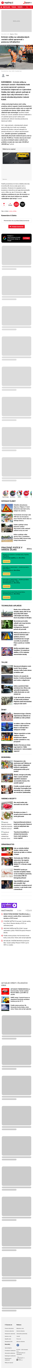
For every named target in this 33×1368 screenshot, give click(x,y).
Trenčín (20, 7)
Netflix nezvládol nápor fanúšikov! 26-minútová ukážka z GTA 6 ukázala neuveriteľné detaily (21, 651)
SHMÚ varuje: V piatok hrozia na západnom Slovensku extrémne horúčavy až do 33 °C (20, 999)
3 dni (19, 910)
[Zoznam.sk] (21, 1358)
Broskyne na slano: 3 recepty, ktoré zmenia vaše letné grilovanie (22, 814)
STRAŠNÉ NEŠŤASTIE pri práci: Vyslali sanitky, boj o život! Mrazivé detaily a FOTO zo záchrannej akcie (17, 923)
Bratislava (6, 7)
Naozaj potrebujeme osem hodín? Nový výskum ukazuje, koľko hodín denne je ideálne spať (23, 669)
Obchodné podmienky (22, 1333)
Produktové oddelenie (10, 1350)
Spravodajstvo (8, 1348)
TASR (7, 75)
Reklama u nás (20, 1328)
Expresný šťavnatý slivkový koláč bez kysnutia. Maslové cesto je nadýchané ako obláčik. (23, 825)
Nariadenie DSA (8, 1341)
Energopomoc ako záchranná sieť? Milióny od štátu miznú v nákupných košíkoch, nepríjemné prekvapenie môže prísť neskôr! (22, 766)
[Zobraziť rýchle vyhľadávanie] (27, 7)
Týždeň (28, 910)
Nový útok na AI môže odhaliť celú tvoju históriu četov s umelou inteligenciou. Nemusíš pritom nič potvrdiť (22, 625)
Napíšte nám (8, 1339)
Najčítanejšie (7, 910)
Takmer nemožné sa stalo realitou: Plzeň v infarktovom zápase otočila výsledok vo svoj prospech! (22, 737)
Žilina (16, 34)
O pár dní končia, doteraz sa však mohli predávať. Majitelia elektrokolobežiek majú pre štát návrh (22, 701)
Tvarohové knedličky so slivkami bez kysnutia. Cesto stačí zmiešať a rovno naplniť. (21, 835)
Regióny (12, 34)
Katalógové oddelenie (10, 1355)
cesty (10, 211)
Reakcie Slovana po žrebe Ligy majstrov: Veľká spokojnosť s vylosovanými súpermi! (22, 748)
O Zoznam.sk (8, 1325)
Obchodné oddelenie (10, 1353)
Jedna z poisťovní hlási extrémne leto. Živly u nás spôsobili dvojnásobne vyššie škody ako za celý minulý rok (22, 690)
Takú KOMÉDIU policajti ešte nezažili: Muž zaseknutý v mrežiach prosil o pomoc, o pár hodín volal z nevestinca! (23, 885)
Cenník (18, 1336)
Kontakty (7, 1344)
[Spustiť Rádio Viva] (9, 904)
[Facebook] (18, 1345)
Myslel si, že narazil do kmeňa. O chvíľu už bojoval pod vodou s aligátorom (22, 678)
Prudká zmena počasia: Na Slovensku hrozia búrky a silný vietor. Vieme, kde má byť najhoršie (17, 937)
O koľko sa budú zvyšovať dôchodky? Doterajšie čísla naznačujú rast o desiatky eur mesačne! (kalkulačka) (22, 789)
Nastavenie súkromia (10, 1333)
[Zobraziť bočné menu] (31, 7)
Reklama (19, 1325)
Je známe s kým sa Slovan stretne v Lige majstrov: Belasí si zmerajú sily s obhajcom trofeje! (22, 727)
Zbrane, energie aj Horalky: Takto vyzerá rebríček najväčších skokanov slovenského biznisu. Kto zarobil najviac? (22, 779)
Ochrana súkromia (9, 1331)
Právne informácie (9, 1328)
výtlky (14, 211)
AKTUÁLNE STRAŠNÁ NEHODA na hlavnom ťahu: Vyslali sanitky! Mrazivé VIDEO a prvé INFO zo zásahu (16, 943)
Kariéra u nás (8, 1336)
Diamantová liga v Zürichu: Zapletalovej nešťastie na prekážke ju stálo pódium (22, 716)
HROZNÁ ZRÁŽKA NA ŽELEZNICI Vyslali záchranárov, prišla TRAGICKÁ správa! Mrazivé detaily (17, 930)
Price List (19, 1339)
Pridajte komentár (17, 226)
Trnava (13, 7)
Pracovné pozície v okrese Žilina (11, 548)
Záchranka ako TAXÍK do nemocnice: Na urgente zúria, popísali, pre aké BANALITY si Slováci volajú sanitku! (22, 862)
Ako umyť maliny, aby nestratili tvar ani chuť (21, 803)
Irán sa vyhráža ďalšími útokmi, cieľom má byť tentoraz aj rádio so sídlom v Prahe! (23, 851)
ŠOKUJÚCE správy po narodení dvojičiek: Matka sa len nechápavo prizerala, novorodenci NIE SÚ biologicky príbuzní (23, 874)
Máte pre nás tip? (9, 1362)
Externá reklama (20, 1331)
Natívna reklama (21, 1341)
